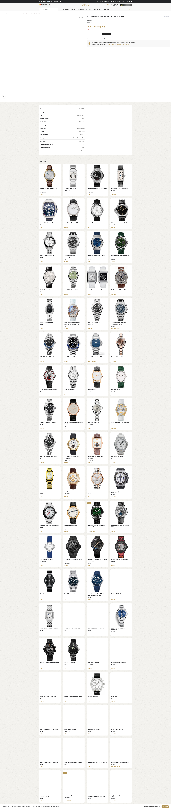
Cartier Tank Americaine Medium (119, 188)
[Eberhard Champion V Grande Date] (74, 684)
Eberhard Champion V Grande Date (73, 696)
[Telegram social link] (131, 1)
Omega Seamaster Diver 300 (47, 255)
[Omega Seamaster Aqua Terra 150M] (50, 717)
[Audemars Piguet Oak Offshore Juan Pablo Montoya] (121, 479)
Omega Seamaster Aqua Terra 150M (49, 729)
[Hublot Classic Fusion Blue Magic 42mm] (97, 243)
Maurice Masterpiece (93, 222)
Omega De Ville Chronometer (118, 662)
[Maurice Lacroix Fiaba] (50, 479)
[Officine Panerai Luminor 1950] (121, 210)
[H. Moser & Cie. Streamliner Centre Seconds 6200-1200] (50, 783)
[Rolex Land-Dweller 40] (74, 377)
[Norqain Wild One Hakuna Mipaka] (121, 547)
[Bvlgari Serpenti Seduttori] (50, 310)
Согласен (165, 806)
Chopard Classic (92, 389)
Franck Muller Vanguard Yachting (48, 222)
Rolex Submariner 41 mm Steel (47, 422)
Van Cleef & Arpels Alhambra (47, 559)
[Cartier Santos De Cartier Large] (50, 684)
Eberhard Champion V (93, 696)
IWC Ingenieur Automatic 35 (118, 456)
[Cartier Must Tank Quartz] (74, 176)
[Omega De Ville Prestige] (74, 717)
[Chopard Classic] (97, 377)
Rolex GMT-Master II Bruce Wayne (48, 456)
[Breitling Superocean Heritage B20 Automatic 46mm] (97, 513)
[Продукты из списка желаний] (124, 9)
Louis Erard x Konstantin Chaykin (48, 389)
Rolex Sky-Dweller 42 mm (94, 322)
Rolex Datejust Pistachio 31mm (72, 289)
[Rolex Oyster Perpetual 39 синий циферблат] (121, 616)
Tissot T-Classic (92, 491)
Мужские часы (19, 13)
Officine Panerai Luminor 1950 (119, 222)
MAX (123, 44)
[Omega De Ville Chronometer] (121, 650)
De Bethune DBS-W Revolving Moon (120, 289)
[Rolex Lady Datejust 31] (121, 344)
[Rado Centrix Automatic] (74, 650)
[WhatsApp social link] (127, 1)
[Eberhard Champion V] (97, 684)
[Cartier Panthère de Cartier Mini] (74, 616)
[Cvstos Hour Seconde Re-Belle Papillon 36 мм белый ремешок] (74, 310)
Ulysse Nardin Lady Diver (94, 729)
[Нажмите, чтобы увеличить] (3, 97)
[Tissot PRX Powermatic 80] (74, 581)
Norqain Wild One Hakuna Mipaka (119, 559)
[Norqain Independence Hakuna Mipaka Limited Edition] (97, 547)
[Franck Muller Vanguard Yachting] (50, 210)
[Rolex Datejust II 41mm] (121, 717)
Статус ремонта (127, 5)
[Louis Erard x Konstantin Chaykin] (50, 377)
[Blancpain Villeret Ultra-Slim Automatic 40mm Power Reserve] (74, 410)
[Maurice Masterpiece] (97, 210)
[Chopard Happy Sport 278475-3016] (74, 783)
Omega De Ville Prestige (70, 729)
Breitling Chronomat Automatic (71, 491)
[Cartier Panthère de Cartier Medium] (50, 616)
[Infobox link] (103, 1)
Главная (3, 13)
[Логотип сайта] (86, 5)
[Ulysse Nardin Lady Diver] (97, 717)
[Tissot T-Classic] (97, 479)
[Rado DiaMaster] (50, 581)
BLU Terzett (114, 696)
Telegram (119, 44)
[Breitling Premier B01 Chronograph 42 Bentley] (121, 243)
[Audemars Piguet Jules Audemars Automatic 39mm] (121, 410)
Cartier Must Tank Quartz (70, 188)
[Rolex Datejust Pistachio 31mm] (74, 277)
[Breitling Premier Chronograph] (50, 277)
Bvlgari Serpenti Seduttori (46, 322)
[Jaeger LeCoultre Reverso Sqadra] (97, 277)
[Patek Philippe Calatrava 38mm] (74, 210)
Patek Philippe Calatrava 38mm (71, 222)
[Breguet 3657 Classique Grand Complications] (74, 444)
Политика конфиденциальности (152, 806)
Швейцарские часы (10, 13)
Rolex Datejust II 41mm (117, 729)
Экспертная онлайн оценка (55, 1)
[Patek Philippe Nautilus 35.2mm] (97, 344)
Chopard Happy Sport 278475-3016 (73, 795)
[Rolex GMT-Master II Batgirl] (50, 344)
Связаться (105, 33)
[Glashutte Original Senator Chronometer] (74, 513)
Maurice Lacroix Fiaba (45, 491)
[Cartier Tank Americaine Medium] (121, 176)
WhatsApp (127, 44)
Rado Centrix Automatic (70, 662)
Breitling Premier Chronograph (48, 289)
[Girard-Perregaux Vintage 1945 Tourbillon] (97, 444)
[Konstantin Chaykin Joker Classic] (121, 750)
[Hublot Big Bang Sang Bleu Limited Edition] (74, 547)
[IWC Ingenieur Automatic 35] (121, 444)
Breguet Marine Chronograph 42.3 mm (97, 762)
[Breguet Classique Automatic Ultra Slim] (50, 176)
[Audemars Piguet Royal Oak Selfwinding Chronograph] (74, 243)
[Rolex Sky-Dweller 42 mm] (97, 310)
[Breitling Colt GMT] (121, 581)
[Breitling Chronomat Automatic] (74, 479)
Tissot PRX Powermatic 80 (70, 593)
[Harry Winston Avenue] (97, 650)
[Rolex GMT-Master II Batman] (74, 344)
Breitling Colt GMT (116, 593)
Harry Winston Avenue (93, 662)
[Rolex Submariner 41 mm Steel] (50, 410)
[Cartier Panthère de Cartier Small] (97, 616)
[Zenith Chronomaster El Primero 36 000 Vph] (121, 513)
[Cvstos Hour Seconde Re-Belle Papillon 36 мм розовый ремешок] (97, 783)
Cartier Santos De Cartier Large (48, 696)
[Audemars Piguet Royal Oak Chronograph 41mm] (121, 310)
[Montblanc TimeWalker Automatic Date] (50, 513)
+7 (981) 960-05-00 (111, 44)
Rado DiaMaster (44, 593)
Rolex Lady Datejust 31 (117, 356)
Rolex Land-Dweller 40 (69, 389)
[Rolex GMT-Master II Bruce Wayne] (50, 444)
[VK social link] (129, 1)
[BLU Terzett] (121, 684)
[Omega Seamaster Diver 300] (50, 243)
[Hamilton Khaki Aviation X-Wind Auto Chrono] (50, 650)
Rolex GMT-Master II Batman (71, 356)
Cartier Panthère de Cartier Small (96, 628)
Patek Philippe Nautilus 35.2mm (96, 356)
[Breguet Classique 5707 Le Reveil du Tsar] (121, 783)
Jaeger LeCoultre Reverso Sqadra (96, 289)
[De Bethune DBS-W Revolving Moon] (121, 277)
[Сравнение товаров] (122, 9)
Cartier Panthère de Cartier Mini (72, 628)
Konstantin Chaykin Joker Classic (120, 762)
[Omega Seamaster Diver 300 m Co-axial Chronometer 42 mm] (97, 581)
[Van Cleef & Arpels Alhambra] (50, 547)
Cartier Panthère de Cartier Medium (49, 628)
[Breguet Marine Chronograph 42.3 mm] (97, 750)
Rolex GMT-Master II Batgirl (47, 356)
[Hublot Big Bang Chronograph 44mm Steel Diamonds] (97, 176)
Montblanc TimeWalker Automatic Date (49, 525)
